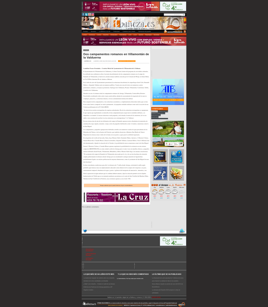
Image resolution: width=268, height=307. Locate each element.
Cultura (99, 35)
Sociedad (156, 35)
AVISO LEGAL (156, 297)
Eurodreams (89, 251)
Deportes (105, 35)
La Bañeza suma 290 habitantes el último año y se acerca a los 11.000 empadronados (159, 114)
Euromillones (90, 249)
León (129, 35)
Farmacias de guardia (144, 31)
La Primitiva (89, 258)
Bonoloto (88, 255)
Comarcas (92, 35)
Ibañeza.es (134, 24)
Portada (85, 31)
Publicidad (116, 31)
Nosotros (93, 31)
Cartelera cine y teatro (129, 31)
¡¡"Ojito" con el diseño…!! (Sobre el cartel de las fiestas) (99, 284)
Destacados (114, 35)
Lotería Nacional (91, 253)
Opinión (141, 35)
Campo (85, 35)
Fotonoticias (122, 35)
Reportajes (148, 35)
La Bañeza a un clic (104, 31)
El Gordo (88, 260)
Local (135, 35)
